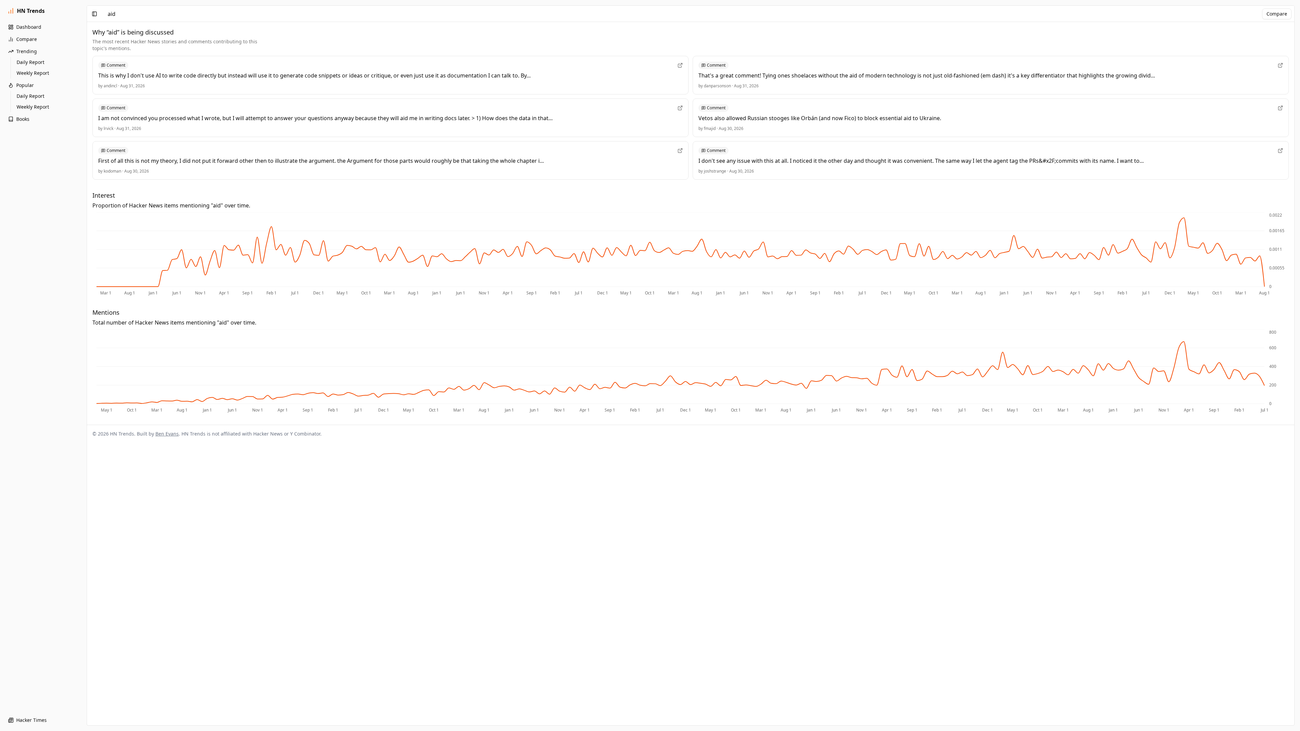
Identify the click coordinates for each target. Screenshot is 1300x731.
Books (22, 119)
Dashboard (28, 27)
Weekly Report (33, 73)
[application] (690, 254)
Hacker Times (31, 720)
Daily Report (30, 62)
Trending (26, 51)
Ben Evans (167, 433)
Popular (25, 85)
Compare (26, 39)
